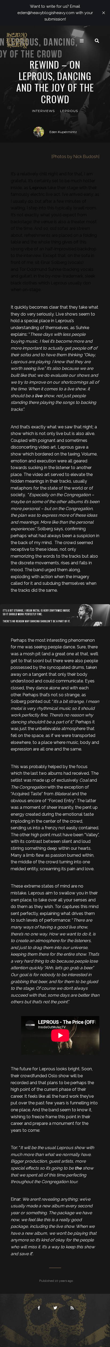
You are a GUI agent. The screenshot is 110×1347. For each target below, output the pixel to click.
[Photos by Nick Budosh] (75, 156)
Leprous (69, 111)
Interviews (43, 111)
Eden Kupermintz (63, 132)
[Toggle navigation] (81, 40)
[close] (103, 13)
